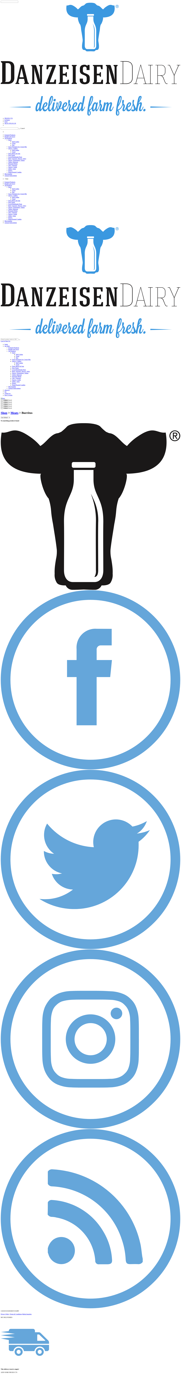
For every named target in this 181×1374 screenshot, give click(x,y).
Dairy (13, 353)
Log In (3, 341)
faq (5, 392)
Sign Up (7, 341)
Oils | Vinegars (16, 378)
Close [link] (6, 179)
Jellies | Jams (16, 381)
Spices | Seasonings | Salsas (20, 373)
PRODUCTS (9, 118)
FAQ (6, 121)
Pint (17, 358)
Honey (14, 383)
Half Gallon (19, 354)
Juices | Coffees (16, 361)
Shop (4, 413)
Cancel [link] (22, 128)
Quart (17, 356)
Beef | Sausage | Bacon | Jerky (21, 371)
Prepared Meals (16, 376)
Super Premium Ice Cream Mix (21, 359)
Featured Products (10, 135)
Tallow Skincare (17, 375)
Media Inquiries (27, 1314)
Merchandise (8, 174)
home (6, 344)
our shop (7, 346)
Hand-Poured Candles (18, 385)
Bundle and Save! (10, 136)
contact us (7, 393)
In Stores (7, 120)
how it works (8, 395)
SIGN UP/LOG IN (10, 123)
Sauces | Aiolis (16, 380)
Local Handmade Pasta (19, 370)
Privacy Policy (5, 1314)
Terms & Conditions (16, 1314)
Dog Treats (15, 368)
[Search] (19, 339)
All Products (8, 138)
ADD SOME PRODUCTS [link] (9, 1372)
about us (7, 390)
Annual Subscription (11, 175)
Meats (14, 413)
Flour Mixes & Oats (18, 366)
